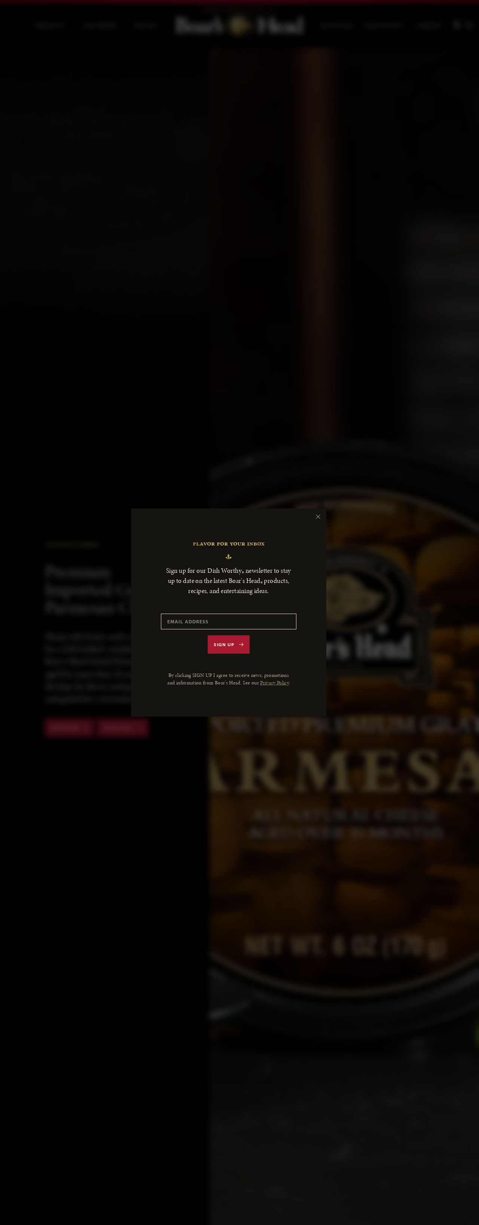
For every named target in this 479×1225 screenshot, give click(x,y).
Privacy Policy (274, 682)
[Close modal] (318, 516)
